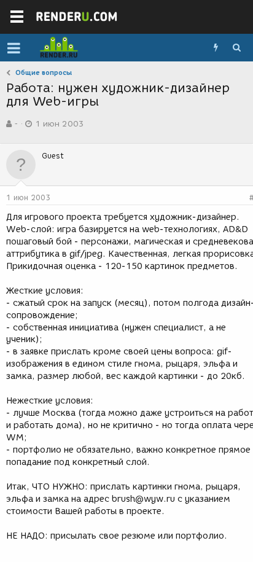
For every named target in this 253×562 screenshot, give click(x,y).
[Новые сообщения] (215, 48)
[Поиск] (236, 48)
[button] (13, 48)
